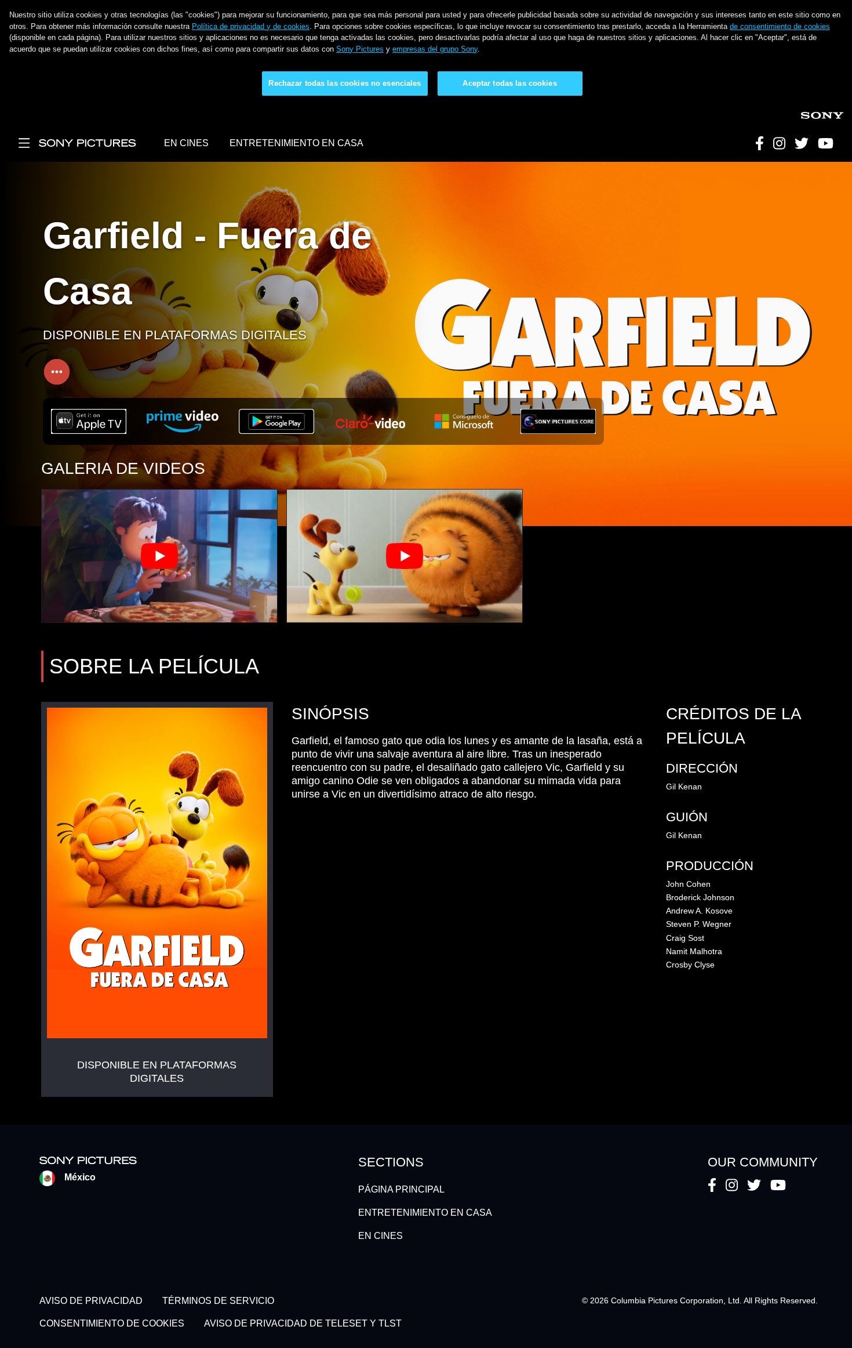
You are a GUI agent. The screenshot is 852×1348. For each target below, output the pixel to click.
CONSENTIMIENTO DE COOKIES (111, 1323)
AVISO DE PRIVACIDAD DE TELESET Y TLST (303, 1323)
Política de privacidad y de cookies (251, 26)
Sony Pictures (360, 49)
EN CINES (186, 143)
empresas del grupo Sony (435, 49)
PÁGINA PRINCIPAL (401, 1189)
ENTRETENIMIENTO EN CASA (296, 143)
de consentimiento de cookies (780, 26)
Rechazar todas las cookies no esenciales (344, 83)
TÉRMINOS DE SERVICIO (218, 1301)
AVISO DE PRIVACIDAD (91, 1301)
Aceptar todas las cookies (509, 83)
